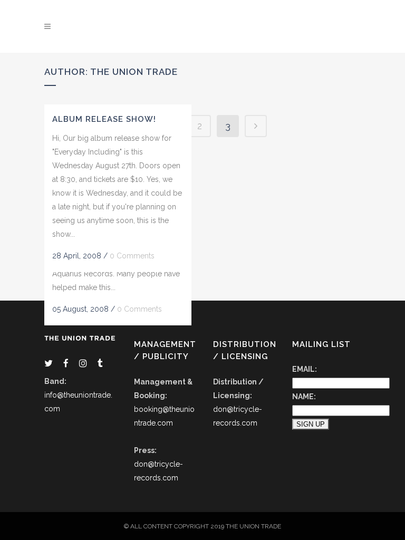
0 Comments (139, 309)
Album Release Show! (104, 119)
